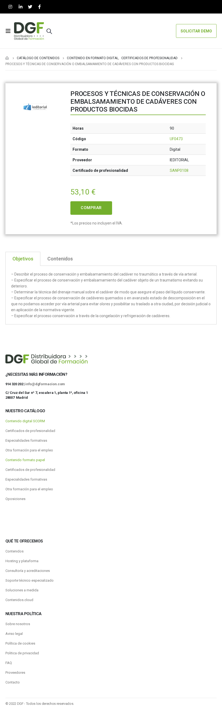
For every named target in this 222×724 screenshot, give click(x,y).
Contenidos (14, 551)
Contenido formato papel (25, 460)
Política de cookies (20, 643)
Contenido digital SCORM (25, 421)
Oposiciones (15, 499)
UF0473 (176, 139)
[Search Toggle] (49, 31)
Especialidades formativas (26, 440)
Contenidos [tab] (60, 259)
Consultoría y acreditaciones (27, 571)
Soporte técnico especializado (29, 580)
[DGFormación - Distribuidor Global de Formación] (29, 31)
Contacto (12, 682)
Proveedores (15, 673)
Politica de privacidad (22, 653)
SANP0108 (179, 170)
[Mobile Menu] (9, 31)
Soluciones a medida (21, 590)
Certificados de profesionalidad (30, 431)
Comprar (91, 207)
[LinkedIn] (20, 7)
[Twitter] (30, 7)
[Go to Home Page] (7, 58)
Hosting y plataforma (21, 561)
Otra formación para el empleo (29, 450)
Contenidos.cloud (19, 600)
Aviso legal (14, 634)
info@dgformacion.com (45, 384)
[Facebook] (39, 7)
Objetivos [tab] (22, 259)
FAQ (8, 663)
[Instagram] (10, 7)
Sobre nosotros (17, 624)
